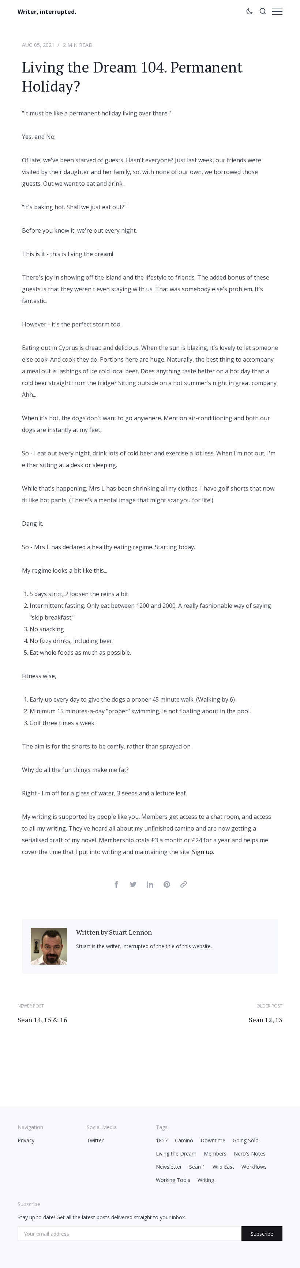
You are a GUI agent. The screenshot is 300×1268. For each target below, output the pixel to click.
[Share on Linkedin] (150, 885)
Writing (206, 1179)
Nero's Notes (250, 1153)
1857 (162, 1140)
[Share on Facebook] (116, 885)
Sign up (202, 852)
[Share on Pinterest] (167, 885)
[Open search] (262, 12)
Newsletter (169, 1166)
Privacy (26, 1140)
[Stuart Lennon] (49, 962)
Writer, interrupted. (47, 12)
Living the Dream (176, 1153)
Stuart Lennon (130, 932)
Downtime (212, 1140)
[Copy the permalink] (183, 885)
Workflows (254, 1166)
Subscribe (262, 1233)
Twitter (95, 1140)
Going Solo (246, 1140)
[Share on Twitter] (133, 885)
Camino (184, 1140)
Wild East (223, 1166)
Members (215, 1153)
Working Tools (173, 1179)
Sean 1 (197, 1166)
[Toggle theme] (249, 12)
